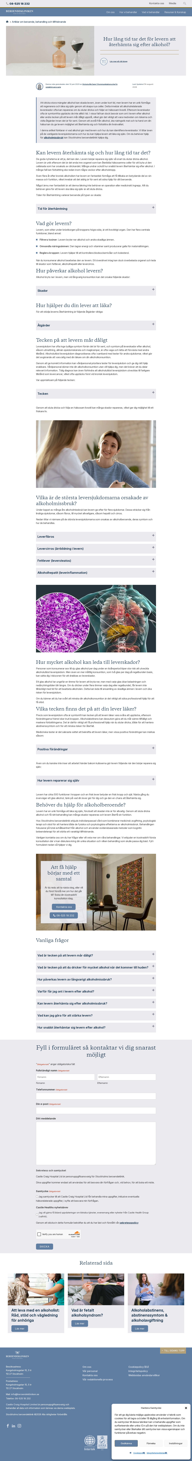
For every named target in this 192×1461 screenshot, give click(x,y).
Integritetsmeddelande (157, 1453)
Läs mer (19, 1328)
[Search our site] (184, 3)
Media (172, 3)
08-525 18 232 (65, 915)
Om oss (110, 12)
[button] (186, 1407)
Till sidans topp (174, 1350)
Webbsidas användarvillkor (144, 1375)
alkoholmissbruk (53, 137)
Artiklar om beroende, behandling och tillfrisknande (39, 21)
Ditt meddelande (46, 1118)
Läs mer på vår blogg (118, 61)
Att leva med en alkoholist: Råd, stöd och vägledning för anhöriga (35, 1315)
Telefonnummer (51, 1089)
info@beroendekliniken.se (25, 1394)
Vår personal (90, 1371)
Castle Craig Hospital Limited (22, 1404)
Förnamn (40, 1083)
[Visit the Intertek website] (96, 1450)
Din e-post (48, 1103)
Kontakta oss (156, 3)
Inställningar (176, 1443)
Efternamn (102, 1083)
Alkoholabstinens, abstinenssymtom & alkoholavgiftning (149, 1315)
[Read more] (36, 1289)
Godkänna (126, 1443)
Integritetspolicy (138, 1371)
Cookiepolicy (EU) (138, 1366)
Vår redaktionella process (97, 1379)
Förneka (151, 1443)
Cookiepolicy (139, 1453)
